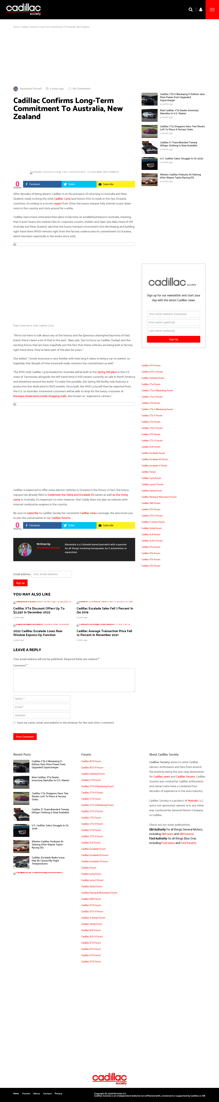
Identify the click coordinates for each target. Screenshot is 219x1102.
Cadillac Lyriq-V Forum (153, 484)
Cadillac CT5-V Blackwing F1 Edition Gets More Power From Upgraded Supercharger (182, 97)
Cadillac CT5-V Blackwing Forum (157, 409)
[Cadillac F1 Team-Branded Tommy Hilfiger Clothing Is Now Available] (150, 153)
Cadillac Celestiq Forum (153, 378)
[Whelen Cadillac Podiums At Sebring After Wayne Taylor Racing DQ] (150, 185)
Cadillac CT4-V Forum (152, 397)
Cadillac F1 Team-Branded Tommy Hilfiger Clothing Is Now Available (178, 144)
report (58, 203)
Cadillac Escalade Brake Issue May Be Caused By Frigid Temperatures (48, 861)
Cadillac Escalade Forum (153, 453)
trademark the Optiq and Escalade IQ (71, 495)
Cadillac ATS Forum (151, 365)
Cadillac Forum (149, 472)
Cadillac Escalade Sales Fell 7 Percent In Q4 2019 (105, 610)
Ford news (168, 843)
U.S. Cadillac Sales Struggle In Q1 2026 (181, 158)
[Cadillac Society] (23, 18)
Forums (26, 1094)
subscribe (33, 513)
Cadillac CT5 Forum (151, 403)
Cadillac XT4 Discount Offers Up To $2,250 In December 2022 (38, 610)
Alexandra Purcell (30, 88)
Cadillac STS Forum (151, 509)
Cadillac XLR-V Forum (152, 541)
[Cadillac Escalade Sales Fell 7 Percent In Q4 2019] (106, 601)
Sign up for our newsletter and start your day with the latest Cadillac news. (173, 298)
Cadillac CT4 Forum (151, 384)
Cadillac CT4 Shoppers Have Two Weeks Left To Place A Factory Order (182, 128)
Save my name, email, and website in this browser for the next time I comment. (65, 722)
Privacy (58, 1094)
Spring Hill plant (107, 372)
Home (16, 27)
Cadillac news (88, 513)
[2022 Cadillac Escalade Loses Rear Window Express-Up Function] (42, 624)
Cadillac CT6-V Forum (152, 428)
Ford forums (188, 843)
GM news (167, 834)
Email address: (22, 574)
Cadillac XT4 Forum (151, 547)
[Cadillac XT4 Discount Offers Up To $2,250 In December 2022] (42, 601)
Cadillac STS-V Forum (152, 516)
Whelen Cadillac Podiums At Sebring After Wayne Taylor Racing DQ (180, 176)
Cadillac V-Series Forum (153, 522)
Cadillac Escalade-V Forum (154, 466)
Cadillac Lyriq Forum (151, 478)
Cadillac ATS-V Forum (152, 372)
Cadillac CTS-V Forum (152, 441)
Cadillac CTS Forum (151, 434)
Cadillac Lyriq (62, 198)
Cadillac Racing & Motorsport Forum (159, 497)
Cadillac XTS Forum (151, 566)
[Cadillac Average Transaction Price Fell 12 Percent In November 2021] (106, 624)
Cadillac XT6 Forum (151, 560)
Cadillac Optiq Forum (152, 491)
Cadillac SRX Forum (151, 503)
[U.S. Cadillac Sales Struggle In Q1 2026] (150, 169)
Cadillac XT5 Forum (151, 553)
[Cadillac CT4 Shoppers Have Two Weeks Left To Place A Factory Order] (150, 137)
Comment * (20, 665)
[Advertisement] (109, 57)
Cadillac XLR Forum (151, 534)
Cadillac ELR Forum (151, 447)
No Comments (82, 88)
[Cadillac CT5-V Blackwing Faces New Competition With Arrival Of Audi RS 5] (40, 872)
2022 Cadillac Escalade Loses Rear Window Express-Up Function (38, 633)
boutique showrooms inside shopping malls (40, 396)
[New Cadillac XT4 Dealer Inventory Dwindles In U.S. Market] (150, 121)
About (36, 1094)
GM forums (186, 834)
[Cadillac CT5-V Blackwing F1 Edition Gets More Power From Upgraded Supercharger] (150, 104)
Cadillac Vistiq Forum (152, 528)
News (16, 1094)
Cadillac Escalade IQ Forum (155, 459)
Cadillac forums (60, 518)
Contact (47, 1094)
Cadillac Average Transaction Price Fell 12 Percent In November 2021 (104, 633)
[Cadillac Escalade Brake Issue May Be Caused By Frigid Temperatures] (21, 868)
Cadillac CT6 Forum (151, 422)
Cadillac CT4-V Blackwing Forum (157, 391)
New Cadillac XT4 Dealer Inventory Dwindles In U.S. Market (179, 112)
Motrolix (193, 800)
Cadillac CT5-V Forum (152, 416)
